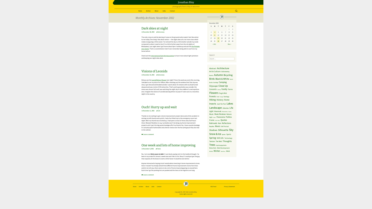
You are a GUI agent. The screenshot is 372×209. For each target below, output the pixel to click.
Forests (212, 96)
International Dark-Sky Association (162, 56)
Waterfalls (212, 148)
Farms (230, 89)
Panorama (221, 117)
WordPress (223, 151)
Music (211, 114)
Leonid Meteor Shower (159, 80)
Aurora (211, 75)
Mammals (217, 111)
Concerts (213, 89)
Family (224, 89)
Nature (229, 114)
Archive (148, 11)
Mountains (225, 111)
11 (214, 35)
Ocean (214, 117)
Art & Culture (215, 71)
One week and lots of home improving (168, 145)
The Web (219, 141)
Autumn (218, 75)
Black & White (222, 78)
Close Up (223, 85)
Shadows (213, 130)
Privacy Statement (229, 186)
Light (211, 111)
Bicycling (228, 75)
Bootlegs (215, 82)
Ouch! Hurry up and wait (159, 107)
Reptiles (211, 126)
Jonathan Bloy (186, 2)
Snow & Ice (215, 134)
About (156, 11)
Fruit (218, 97)
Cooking (219, 89)
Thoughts (227, 141)
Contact (172, 11)
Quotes (224, 120)
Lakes (230, 103)
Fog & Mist (223, 93)
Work (228, 151)
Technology (228, 138)
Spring (212, 137)
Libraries (226, 108)
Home (140, 11)
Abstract (212, 68)
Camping (223, 82)
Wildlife (211, 151)
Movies (229, 111)
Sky (231, 130)
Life (159, 111)
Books (211, 82)
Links (164, 11)
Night (210, 117)
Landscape (215, 107)
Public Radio (217, 120)
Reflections (226, 123)
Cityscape (213, 86)
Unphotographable (221, 145)
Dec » (229, 44)
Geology (226, 97)
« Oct (214, 44)
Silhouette (223, 130)
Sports (228, 134)
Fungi (221, 96)
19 (218, 38)
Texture (212, 141)
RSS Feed (213, 186)
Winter (217, 150)
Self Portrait (225, 126)
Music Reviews (220, 114)
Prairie (211, 120)
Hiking (212, 99)
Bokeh (231, 79)
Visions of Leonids (154, 71)
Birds (212, 78)
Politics (229, 117)
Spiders (224, 134)
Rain (219, 123)
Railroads (213, 123)
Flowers (213, 93)
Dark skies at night (154, 28)
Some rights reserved (186, 194)
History (220, 99)
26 (218, 41)
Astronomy (161, 32)
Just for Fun (221, 104)
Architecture (223, 68)
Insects (212, 103)
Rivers (217, 126)
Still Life (220, 138)
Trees (212, 144)
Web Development (223, 148)
